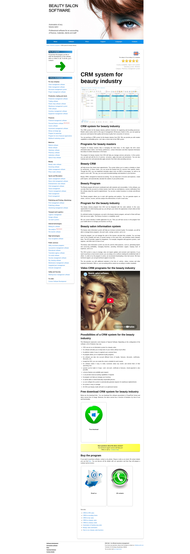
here (90, 461)
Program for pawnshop (54, 133)
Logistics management (54, 214)
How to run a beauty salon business (93, 530)
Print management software (56, 203)
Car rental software (53, 255)
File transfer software (54, 232)
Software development (52, 543)
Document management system (57, 89)
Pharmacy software (54, 152)
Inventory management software (57, 111)
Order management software (56, 87)
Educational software (54, 250)
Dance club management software (58, 181)
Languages (118, 41)
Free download (93, 429)
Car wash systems (53, 219)
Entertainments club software (56, 183)
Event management (54, 196)
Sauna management (54, 188)
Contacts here (115, 449)
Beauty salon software (54, 164)
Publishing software (54, 205)
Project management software (57, 92)
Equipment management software (58, 113)
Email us (93, 493)
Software (71, 41)
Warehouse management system (57, 106)
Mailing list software (54, 226)
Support (102, 41)
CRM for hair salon (88, 518)
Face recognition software (55, 238)
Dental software (52, 147)
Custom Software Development (57, 281)
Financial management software (57, 120)
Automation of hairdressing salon (92, 525)
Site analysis (52, 229)
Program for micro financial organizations (60, 136)
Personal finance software (55, 123)
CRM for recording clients (90, 515)
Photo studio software (54, 172)
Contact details (50, 551)
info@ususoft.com (139, 545)
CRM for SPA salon (88, 513)
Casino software (53, 126)
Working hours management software (59, 274)
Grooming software (53, 167)
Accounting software (52, 545)
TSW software (52, 108)
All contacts (120, 493)
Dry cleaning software (54, 260)
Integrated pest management (56, 265)
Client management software (56, 84)
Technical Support (51, 549)
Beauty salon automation (90, 527)
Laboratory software (54, 155)
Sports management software (56, 178)
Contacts (134, 41)
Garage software (53, 217)
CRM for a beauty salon (90, 520)
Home (55, 41)
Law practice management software (58, 248)
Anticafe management (54, 268)
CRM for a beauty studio (90, 522)
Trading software (53, 101)
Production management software (58, 99)
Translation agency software (56, 253)
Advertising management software (58, 208)
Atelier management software (56, 169)
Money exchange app (54, 131)
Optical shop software (54, 157)
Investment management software (58, 128)
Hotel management (53, 193)
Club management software (56, 186)
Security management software (57, 258)
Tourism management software (57, 191)
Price (87, 41)
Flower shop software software (57, 103)
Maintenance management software (58, 263)
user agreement (117, 549)
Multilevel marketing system (56, 138)
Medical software (53, 145)
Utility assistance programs (56, 245)
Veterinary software (53, 150)
